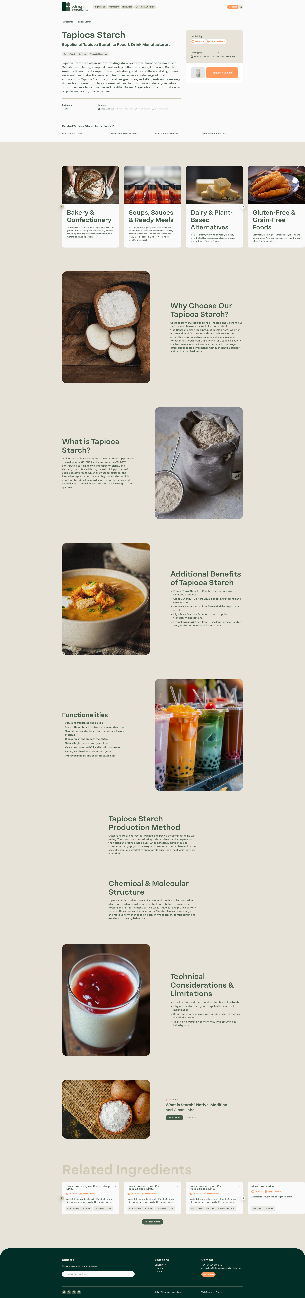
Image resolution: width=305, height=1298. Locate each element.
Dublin (158, 1271)
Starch (68, 109)
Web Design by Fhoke (211, 1292)
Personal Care (144, 109)
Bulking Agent (73, 1208)
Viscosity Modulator (98, 54)
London (159, 1268)
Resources (127, 7)
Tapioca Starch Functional (213, 133)
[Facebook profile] (64, 1292)
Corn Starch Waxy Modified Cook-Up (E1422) (88, 1187)
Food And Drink (107, 109)
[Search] (241, 7)
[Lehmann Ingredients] (75, 6)
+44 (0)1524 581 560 (211, 1265)
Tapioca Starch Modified (166, 133)
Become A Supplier (145, 7)
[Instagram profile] (74, 1292)
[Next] (243, 207)
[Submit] (131, 1274)
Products (173, 1099)
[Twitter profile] (69, 1292)
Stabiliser (82, 54)
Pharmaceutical (161, 109)
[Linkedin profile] (79, 1292)
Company (114, 7)
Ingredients (100, 7)
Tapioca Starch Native (72, 133)
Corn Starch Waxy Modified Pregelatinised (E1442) (205, 1187)
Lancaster (160, 1265)
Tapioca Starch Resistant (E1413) (123, 133)
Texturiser (269, 1208)
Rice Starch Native (262, 1186)
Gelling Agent (69, 54)
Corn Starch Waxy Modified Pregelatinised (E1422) (143, 1187)
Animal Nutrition (126, 109)
